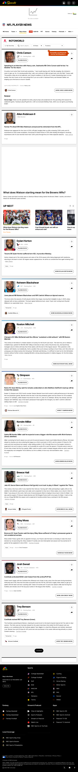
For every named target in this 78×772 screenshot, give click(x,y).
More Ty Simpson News (64, 410)
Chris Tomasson (23, 547)
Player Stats (22, 60)
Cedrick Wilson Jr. (13, 313)
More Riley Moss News (65, 553)
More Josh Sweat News (64, 595)
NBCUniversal (13, 760)
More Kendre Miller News (63, 461)
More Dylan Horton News (63, 271)
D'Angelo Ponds (26, 509)
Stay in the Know (7, 676)
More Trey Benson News (64, 641)
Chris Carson (12, 90)
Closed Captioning (19, 755)
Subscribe (6, 686)
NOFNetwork (17, 456)
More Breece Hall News (64, 509)
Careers (11, 755)
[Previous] (70, 206)
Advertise (5, 755)
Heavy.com (27, 85)
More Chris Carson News (64, 90)
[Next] (73, 206)
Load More (39, 650)
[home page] (9, 3)
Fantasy (54, 31)
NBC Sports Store (33, 755)
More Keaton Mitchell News (62, 364)
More (70, 31)
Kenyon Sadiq (12, 509)
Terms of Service (28, 757)
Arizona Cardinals (13, 641)
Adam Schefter (17, 591)
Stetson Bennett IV (13, 410)
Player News (23, 31)
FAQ (26, 755)
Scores (47, 31)
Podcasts (61, 31)
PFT (42, 31)
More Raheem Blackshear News (61, 313)
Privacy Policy (56, 755)
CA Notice (20, 757)
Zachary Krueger (23, 402)
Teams (13, 31)
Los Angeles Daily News (20, 406)
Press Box (41, 755)
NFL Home (6, 31)
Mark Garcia (69, 134)
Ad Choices (48, 755)
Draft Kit (33, 31)
